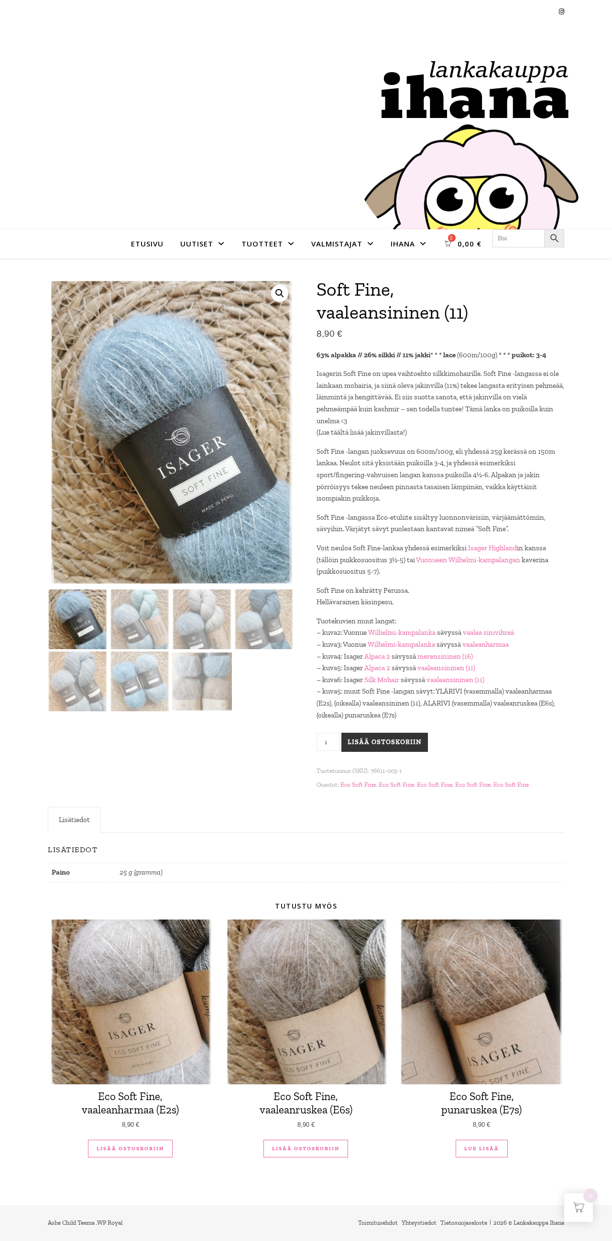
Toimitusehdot (378, 1222)
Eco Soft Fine (358, 784)
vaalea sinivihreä (488, 632)
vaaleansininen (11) (446, 667)
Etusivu (147, 243)
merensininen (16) (445, 656)
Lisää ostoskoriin (385, 742)
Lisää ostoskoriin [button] (130, 1148)
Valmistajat (336, 243)
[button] (279, 293)
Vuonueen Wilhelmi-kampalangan (468, 560)
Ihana (403, 243)
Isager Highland (492, 548)
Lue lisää (481, 1148)
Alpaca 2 (377, 656)
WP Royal (109, 1222)
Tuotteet (262, 243)
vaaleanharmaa (485, 644)
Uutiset (196, 243)
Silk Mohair (381, 679)
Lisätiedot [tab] (74, 819)
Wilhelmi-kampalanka (402, 632)
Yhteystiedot (419, 1222)
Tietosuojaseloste (463, 1222)
